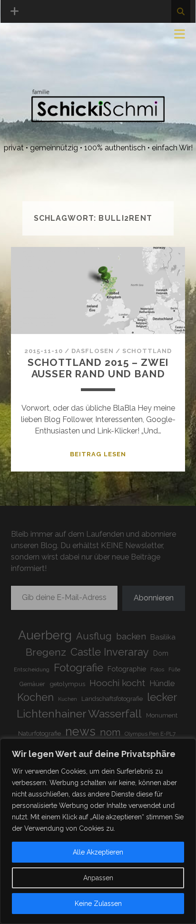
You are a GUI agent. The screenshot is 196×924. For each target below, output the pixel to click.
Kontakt (29, 59)
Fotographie (127, 669)
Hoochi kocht (117, 683)
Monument (161, 715)
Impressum (32, 36)
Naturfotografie (39, 733)
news (80, 731)
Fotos (157, 669)
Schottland (147, 350)
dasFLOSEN (92, 350)
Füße (174, 669)
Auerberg (45, 635)
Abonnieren (154, 597)
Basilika (163, 637)
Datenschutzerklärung (60, 48)
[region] (98, 831)
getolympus (67, 684)
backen (131, 636)
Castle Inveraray (109, 652)
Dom (160, 653)
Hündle (162, 683)
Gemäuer (32, 684)
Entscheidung (31, 669)
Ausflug (94, 636)
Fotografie (78, 667)
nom (110, 732)
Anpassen (98, 878)
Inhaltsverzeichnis (51, 71)
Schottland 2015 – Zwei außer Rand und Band (98, 368)
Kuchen (67, 699)
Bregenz (46, 652)
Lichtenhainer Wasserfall (79, 713)
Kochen (35, 697)
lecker (162, 697)
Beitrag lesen (98, 454)
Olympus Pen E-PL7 (150, 733)
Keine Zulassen (98, 903)
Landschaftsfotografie (112, 698)
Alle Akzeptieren (98, 852)
